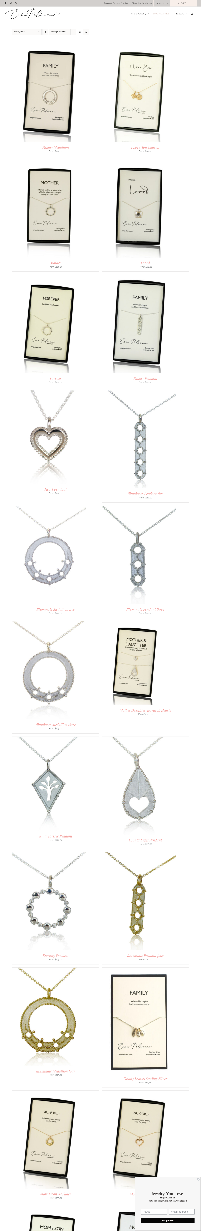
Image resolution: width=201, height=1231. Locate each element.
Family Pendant (145, 378)
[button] (192, 14)
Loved (145, 262)
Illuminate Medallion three (56, 724)
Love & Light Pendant (145, 840)
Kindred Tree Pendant (55, 836)
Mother (55, 262)
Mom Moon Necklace (55, 1194)
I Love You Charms (145, 147)
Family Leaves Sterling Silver (145, 1078)
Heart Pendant (56, 489)
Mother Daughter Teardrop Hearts (145, 710)
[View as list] (86, 32)
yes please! (168, 1220)
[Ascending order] (45, 32)
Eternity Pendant (56, 955)
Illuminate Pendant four (145, 955)
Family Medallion (55, 147)
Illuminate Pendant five (145, 493)
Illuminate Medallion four (55, 1071)
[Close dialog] (198, 1179)
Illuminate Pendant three (145, 609)
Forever (55, 378)
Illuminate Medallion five (56, 609)
